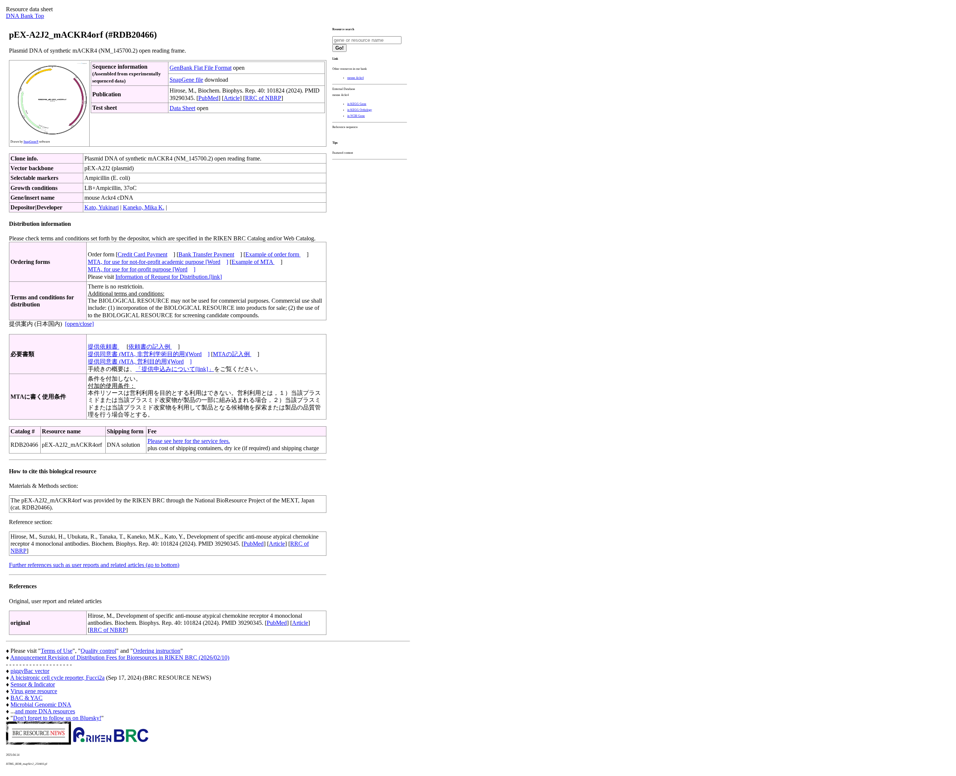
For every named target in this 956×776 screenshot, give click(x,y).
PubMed (208, 98)
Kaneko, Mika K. (143, 207)
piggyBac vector (29, 671)
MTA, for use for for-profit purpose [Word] (141, 269)
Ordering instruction (156, 651)
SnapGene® (31, 141)
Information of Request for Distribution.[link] (168, 277)
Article (232, 98)
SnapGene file (186, 80)
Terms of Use (56, 651)
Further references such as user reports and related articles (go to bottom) (94, 565)
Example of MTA (253, 262)
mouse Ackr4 (355, 78)
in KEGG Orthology (359, 110)
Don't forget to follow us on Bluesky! (57, 718)
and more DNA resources (45, 711)
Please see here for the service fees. (189, 441)
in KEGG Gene (356, 104)
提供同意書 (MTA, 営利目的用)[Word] (140, 361)
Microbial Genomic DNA (40, 704)
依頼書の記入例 (150, 346)
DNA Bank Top (25, 16)
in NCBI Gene (356, 116)
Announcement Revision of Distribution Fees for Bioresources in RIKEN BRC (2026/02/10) (119, 657)
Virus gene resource (33, 691)
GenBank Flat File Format (201, 68)
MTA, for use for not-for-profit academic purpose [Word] (158, 262)
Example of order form (273, 254)
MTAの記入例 (232, 354)
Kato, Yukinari (101, 207)
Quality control (98, 651)
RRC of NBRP (263, 98)
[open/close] (79, 324)
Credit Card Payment (142, 254)
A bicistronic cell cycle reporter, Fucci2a (57, 677)
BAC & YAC (26, 698)
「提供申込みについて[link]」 (175, 369)
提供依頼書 (103, 346)
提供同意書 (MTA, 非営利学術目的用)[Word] (148, 354)
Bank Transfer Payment (206, 254)
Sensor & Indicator (32, 684)
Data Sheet (182, 108)
